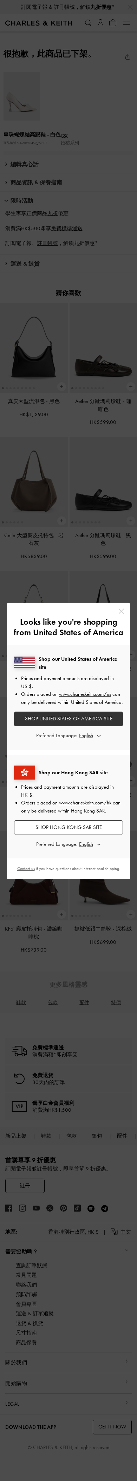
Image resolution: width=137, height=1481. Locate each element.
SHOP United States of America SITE (68, 718)
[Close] (121, 611)
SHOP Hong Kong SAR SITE (68, 827)
